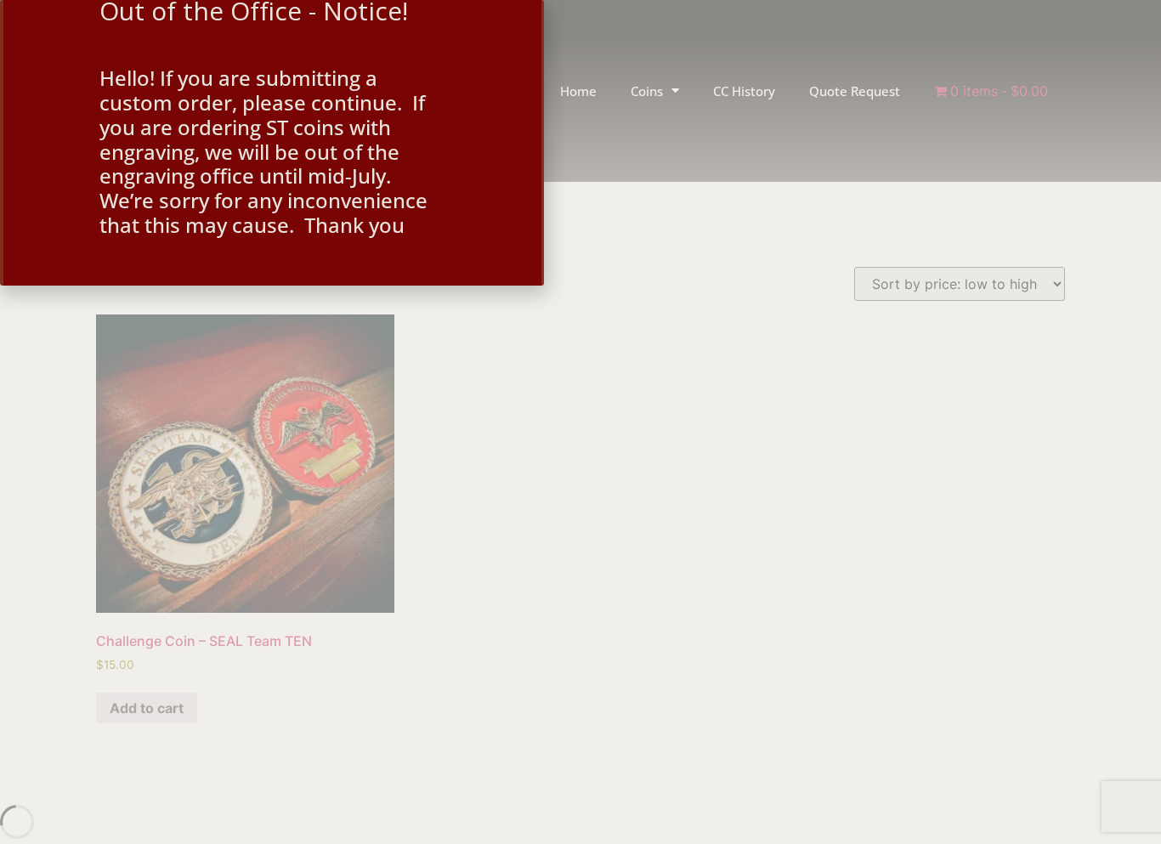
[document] (580, 422)
